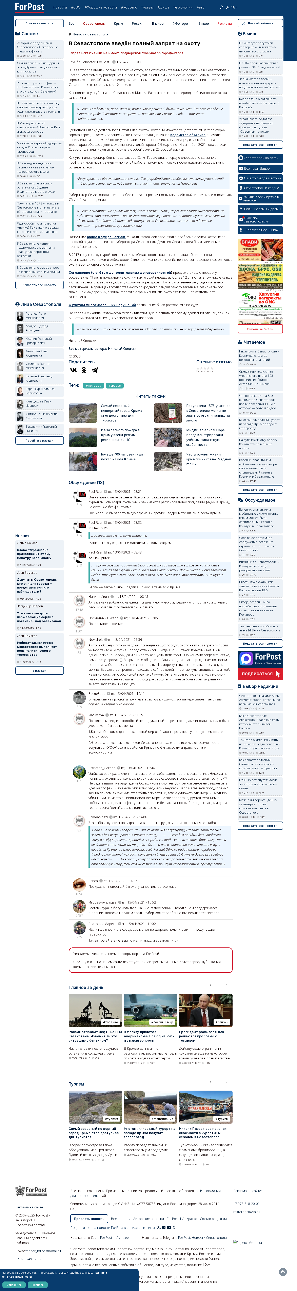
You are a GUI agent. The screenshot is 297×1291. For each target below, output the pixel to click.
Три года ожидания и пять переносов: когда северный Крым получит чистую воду (259, 744)
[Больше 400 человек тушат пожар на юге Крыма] (83, 453)
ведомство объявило (187, 135)
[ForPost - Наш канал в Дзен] (177, 1227)
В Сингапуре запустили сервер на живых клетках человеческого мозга (35, 167)
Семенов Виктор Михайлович (38, 366)
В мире (158, 23)
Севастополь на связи (261, 158)
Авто (200, 7)
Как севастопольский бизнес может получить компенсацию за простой (258, 764)
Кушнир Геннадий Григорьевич (39, 340)
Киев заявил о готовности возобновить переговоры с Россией (259, 103)
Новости (60, 7)
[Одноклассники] (84, 370)
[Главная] (29, 5)
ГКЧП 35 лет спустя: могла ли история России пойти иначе (258, 784)
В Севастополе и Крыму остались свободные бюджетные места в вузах (36, 187)
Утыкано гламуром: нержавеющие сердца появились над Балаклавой (39, 617)
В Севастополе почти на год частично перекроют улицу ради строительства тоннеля (38, 107)
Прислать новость (39, 23)
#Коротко (129, 7)
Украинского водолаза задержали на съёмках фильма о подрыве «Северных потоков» (256, 125)
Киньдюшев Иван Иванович (38, 403)
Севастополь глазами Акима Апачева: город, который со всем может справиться (260, 700)
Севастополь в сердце (261, 188)
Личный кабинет (261, 23)
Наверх (284, 1272)
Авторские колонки (148, 1218)
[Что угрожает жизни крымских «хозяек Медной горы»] (168, 453)
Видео (203, 23)
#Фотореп (181, 23)
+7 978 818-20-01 (246, 1204)
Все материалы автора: (103, 348)
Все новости (121, 1218)
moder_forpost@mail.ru (43, 1251)
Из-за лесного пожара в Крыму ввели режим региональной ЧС (120, 435)
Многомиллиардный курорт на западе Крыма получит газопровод (150, 1133)
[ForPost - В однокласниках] (174, 1227)
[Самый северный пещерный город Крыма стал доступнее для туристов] (83, 405)
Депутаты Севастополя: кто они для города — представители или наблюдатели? (37, 585)
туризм (112, 1119)
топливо (111, 1022)
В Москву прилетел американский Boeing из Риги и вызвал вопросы (149, 1036)
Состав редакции (213, 1218)
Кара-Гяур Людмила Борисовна (40, 391)
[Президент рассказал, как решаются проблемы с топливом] (206, 996)
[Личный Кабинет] (222, 7)
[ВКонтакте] (73, 370)
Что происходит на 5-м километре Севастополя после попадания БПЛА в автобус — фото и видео (257, 402)
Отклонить (14, 1285)
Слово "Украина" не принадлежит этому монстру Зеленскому (34, 554)
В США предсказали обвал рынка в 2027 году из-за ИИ (259, 65)
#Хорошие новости (101, 7)
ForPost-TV (175, 1218)
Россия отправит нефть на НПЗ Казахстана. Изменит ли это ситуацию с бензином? (95, 1036)
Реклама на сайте (29, 1207)
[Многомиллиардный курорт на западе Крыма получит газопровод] (150, 1093)
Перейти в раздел (39, 440)
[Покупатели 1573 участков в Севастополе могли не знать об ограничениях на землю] (168, 405)
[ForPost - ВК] (163, 1227)
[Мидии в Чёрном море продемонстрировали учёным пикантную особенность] (168, 429)
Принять (38, 1285)
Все (71, 23)
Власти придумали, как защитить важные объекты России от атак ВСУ (259, 586)
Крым (118, 23)
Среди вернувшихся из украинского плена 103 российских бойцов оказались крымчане (256, 377)
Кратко (191, 1218)
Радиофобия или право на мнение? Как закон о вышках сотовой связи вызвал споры (38, 227)
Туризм (147, 7)
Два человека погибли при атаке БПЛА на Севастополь (259, 628)
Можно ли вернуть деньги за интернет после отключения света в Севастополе (258, 806)
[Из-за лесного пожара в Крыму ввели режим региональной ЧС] (83, 429)
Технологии (183, 7)
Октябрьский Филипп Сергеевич (42, 416)
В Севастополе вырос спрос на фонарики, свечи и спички (38, 269)
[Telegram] (94, 370)
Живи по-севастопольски (256, 219)
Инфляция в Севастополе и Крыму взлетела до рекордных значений (259, 355)
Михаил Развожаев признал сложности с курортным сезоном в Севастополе (202, 1133)
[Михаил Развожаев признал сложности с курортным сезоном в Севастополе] (206, 1093)
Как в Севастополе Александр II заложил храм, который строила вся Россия (259, 722)
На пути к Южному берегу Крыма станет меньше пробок (258, 444)
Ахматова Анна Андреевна (37, 353)
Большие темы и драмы (262, 209)
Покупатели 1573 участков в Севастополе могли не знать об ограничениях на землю (38, 207)
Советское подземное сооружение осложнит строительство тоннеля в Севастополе (258, 544)
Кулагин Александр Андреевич (40, 378)
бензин (223, 1022)
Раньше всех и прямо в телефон (261, 198)
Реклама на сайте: (247, 1191)
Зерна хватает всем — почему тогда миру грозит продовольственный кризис (259, 83)
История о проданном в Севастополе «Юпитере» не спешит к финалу (37, 47)
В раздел (39, 671)
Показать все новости (39, 285)
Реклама (225, 23)
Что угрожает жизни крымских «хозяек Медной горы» (208, 459)
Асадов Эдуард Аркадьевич (37, 328)
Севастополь (94, 23)
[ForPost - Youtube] (169, 1227)
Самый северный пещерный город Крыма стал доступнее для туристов (94, 1133)
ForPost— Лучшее (114, 1237)
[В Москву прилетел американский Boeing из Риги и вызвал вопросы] (150, 996)
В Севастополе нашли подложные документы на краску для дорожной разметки (36, 249)
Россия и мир (163, 1022)
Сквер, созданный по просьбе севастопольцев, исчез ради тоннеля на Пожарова (258, 608)
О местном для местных (262, 178)
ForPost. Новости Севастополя (202, 1237)
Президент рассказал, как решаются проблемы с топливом (201, 1036)
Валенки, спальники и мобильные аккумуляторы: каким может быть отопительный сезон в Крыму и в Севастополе (258, 468)
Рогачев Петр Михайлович (36, 315)
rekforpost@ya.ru (246, 1212)
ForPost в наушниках (262, 230)
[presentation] (211, 984)
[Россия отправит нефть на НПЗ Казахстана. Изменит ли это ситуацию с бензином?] (95, 996)
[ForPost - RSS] (159, 1227)
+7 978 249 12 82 (28, 1259)
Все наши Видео (257, 168)
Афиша (163, 7)
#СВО (76, 7)
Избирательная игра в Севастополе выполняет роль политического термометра (37, 649)
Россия (137, 23)
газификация (163, 1119)
